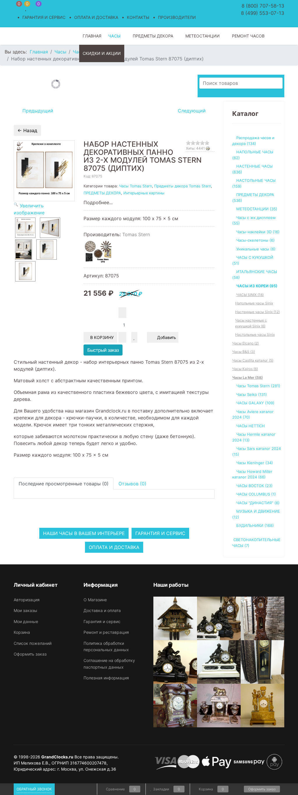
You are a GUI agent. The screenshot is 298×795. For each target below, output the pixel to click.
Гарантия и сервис (43, 17)
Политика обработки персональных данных (106, 646)
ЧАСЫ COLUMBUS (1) (256, 494)
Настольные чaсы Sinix (255, 334)
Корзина (22, 632)
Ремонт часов (248, 35)
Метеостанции (202, 35)
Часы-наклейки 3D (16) (258, 231)
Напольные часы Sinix (254, 303)
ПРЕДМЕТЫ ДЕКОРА (102, 193)
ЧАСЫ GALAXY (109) (255, 403)
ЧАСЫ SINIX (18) (250, 294)
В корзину (102, 337)
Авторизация (27, 599)
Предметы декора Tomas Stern (182, 186)
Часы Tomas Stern (135, 186)
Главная (92, 35)
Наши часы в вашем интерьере (84, 533)
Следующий (192, 111)
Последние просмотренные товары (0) (64, 484)
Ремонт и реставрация (106, 632)
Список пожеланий (33, 643)
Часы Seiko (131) (251, 394)
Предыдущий (37, 111)
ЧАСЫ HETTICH (250, 425)
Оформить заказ (30, 654)
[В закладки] (134, 337)
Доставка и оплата (102, 610)
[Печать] (209, 148)
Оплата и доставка (96, 17)
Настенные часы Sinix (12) (257, 312)
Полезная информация (106, 677)
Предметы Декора (153, 35)
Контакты (138, 17)
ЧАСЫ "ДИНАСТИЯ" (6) (258, 502)
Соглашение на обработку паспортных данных (109, 663)
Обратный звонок (34, 789)
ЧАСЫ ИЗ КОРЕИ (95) (256, 285)
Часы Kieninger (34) (254, 462)
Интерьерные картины (143, 193)
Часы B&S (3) (243, 351)
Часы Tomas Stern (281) (258, 385)
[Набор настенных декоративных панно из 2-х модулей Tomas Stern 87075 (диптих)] (25, 228)
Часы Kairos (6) (245, 369)
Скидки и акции (102, 53)
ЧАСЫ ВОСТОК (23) (254, 485)
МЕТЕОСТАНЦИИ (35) (256, 209)
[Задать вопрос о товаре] (142, 337)
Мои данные (26, 621)
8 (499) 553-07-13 (262, 13)
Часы (114, 35)
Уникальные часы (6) (256, 249)
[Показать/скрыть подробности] (16, 7)
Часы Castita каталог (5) (252, 360)
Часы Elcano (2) (245, 343)
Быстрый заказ (103, 350)
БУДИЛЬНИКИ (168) (255, 525)
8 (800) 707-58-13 (263, 6)
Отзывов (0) (132, 484)
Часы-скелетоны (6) (255, 240)
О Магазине (95, 599)
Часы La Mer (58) (247, 377)
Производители (177, 17)
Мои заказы (25, 610)
